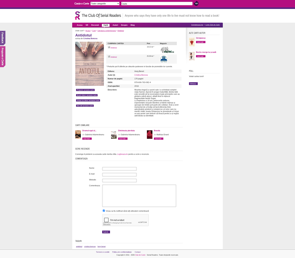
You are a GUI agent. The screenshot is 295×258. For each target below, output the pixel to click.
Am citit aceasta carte (85, 106)
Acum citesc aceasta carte (87, 95)
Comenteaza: (94, 186)
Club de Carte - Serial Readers (99, 15)
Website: (92, 180)
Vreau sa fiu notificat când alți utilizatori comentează (127, 211)
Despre (124, 25)
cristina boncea (90, 246)
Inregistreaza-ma (197, 25)
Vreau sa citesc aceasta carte (88, 100)
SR (87, 25)
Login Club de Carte (212, 25)
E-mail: (92, 174)
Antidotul (121, 31)
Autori (115, 25)
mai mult (86, 139)
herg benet (102, 246)
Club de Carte (140, 255)
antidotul (79, 246)
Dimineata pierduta (126, 131)
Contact (138, 252)
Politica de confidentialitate (122, 252)
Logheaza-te (122, 154)
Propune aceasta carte (85, 90)
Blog (133, 25)
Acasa (80, 25)
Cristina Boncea (141, 75)
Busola (157, 131)
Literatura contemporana (107, 31)
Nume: (92, 168)
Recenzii (95, 25)
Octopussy (201, 38)
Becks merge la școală (206, 52)
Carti (106, 25)
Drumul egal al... (89, 131)
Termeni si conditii (102, 252)
